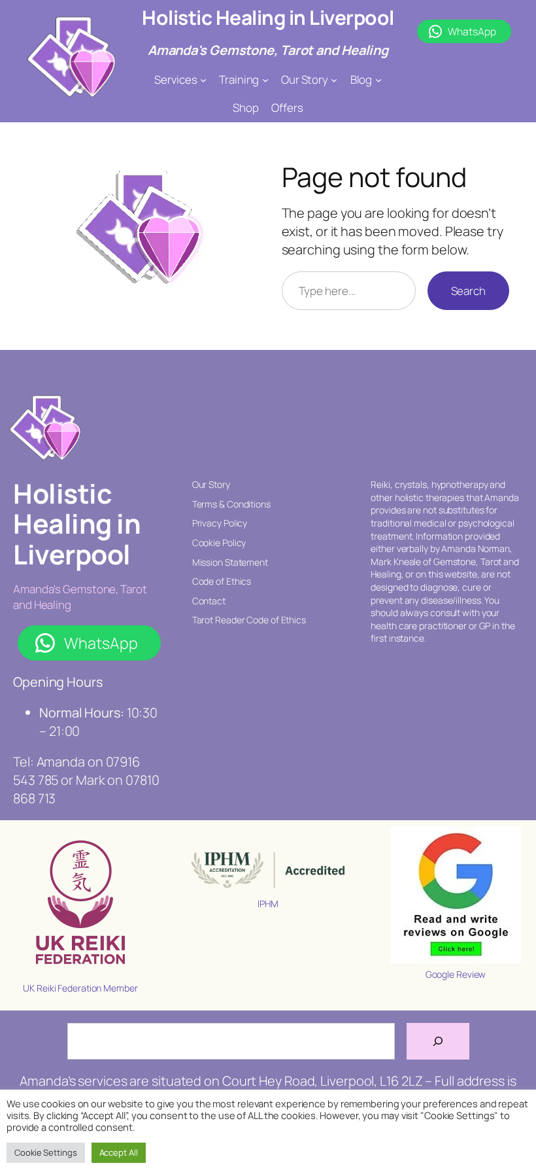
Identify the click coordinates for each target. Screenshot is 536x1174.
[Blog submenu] (378, 80)
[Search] (438, 1041)
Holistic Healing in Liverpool (268, 17)
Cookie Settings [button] (45, 1152)
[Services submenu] (203, 80)
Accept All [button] (118, 1152)
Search (468, 290)
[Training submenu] (265, 80)
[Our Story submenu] (334, 80)
